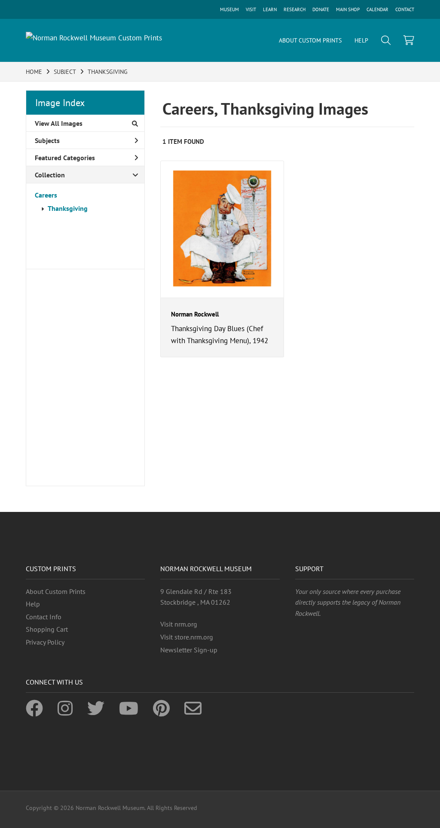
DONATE (320, 9)
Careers (46, 195)
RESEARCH (295, 9)
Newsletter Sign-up (188, 649)
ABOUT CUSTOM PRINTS (310, 40)
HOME (34, 72)
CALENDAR (377, 9)
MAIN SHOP (348, 9)
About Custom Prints (56, 591)
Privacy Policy (45, 642)
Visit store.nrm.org (186, 637)
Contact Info (43, 616)
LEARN (270, 9)
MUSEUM (229, 9)
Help (33, 604)
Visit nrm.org (178, 624)
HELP (361, 40)
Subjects (47, 140)
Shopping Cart (47, 629)
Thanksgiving (68, 208)
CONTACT (404, 9)
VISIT (251, 9)
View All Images (58, 123)
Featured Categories (65, 157)
